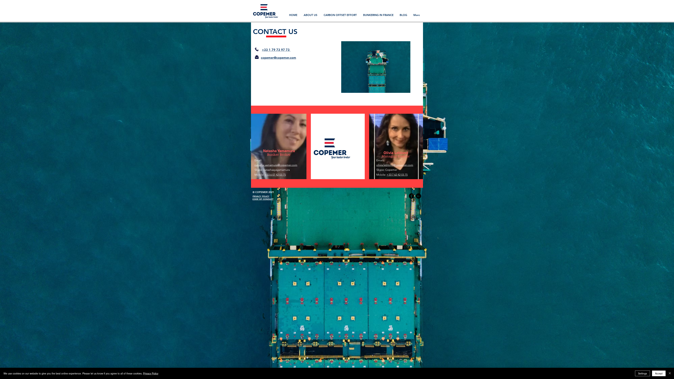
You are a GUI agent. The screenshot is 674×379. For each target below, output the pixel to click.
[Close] (670, 373)
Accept (659, 373)
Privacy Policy (150, 373)
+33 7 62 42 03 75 (397, 174)
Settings (642, 373)
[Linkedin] (418, 196)
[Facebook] (411, 196)
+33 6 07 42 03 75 (275, 174)
